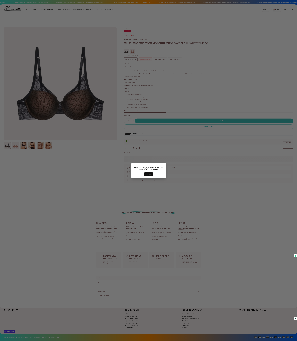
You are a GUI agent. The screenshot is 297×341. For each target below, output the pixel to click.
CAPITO (148, 174)
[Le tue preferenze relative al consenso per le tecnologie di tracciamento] (295, 255)
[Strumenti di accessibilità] (295, 318)
